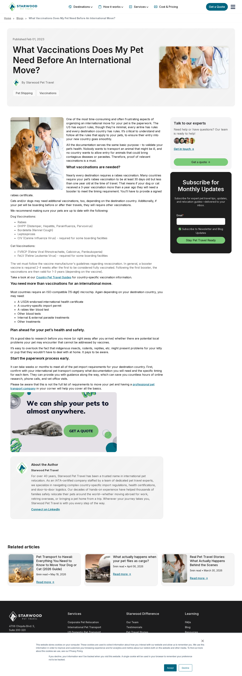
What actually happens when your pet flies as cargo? (134, 559)
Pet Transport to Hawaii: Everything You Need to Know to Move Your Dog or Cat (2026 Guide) (56, 563)
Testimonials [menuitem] (134, 627)
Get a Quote (217, 7)
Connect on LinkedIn (45, 509)
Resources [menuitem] (191, 632)
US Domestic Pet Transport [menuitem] (84, 632)
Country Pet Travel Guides (53, 277)
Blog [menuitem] (187, 627)
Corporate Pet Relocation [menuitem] (83, 622)
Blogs (19, 18)
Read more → (45, 582)
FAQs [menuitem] (188, 622)
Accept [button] (170, 667)
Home (7, 18)
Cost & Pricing (168, 7)
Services (139, 7)
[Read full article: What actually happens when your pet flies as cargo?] (97, 581)
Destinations (82, 7)
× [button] (203, 639)
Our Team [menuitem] (132, 622)
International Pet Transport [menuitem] (84, 627)
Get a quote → (200, 162)
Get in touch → (184, 149)
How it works (112, 7)
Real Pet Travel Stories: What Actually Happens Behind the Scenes (207, 561)
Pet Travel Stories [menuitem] (137, 632)
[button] (233, 7)
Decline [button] (185, 667)
